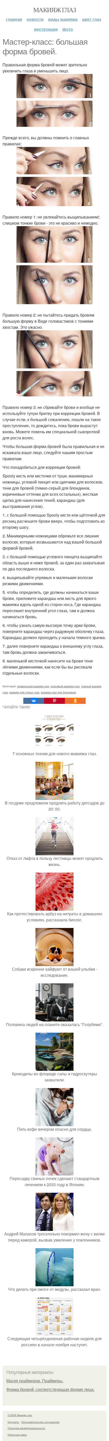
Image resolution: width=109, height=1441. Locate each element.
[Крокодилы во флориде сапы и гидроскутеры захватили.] (54, 1068)
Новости (35, 19)
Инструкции (46, 29)
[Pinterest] (54, 701)
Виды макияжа (63, 19)
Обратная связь (17, 1434)
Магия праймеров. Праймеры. (34, 1381)
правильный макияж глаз (33, 686)
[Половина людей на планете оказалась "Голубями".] (54, 1018)
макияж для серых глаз (24, 692)
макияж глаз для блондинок (58, 692)
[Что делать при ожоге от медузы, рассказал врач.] (54, 1283)
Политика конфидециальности (26, 1428)
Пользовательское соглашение (40, 1422)
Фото (67, 29)
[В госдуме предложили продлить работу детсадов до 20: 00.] (54, 797)
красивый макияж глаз (65, 686)
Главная (14, 19)
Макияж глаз (54, 9)
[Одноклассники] (75, 701)
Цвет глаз (91, 19)
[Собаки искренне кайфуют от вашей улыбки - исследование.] (54, 963)
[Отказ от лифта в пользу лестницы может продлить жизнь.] (54, 852)
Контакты (13, 1422)
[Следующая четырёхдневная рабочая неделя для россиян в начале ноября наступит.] (54, 1332)
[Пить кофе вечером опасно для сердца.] (54, 1123)
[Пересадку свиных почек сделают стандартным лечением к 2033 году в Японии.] (54, 1172)
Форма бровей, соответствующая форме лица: (50, 1389)
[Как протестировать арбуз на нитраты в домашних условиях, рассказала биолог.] (54, 907)
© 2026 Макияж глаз (20, 1415)
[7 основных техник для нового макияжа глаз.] (54, 747)
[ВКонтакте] (33, 701)
